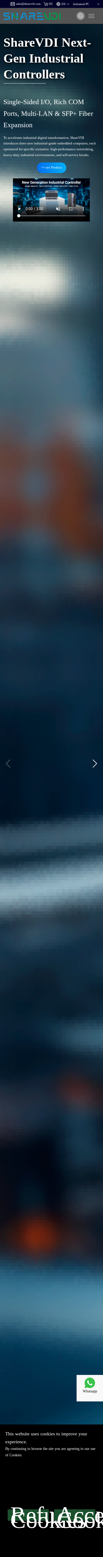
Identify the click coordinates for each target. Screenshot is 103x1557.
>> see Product (51, 167)
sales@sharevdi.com (28, 3)
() (51, 3)
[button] (94, 763)
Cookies (15, 1455)
